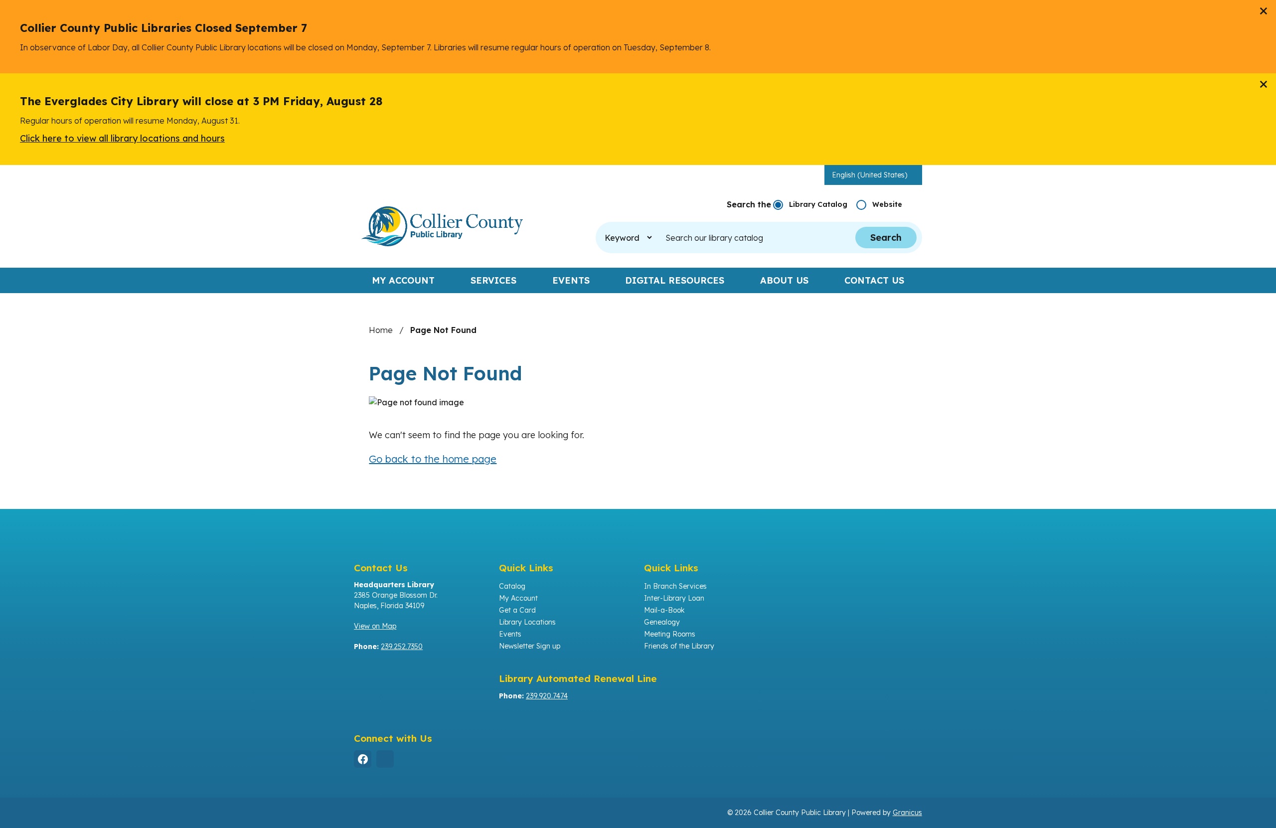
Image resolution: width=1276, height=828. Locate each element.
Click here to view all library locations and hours (122, 138)
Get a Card (517, 610)
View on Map (375, 626)
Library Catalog (818, 204)
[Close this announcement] (1264, 11)
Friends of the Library (679, 646)
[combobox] (873, 175)
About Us (784, 280)
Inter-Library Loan (674, 598)
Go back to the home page (432, 459)
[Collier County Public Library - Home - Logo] (442, 226)
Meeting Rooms (669, 634)
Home (381, 330)
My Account (518, 598)
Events (571, 280)
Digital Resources (674, 280)
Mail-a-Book (664, 610)
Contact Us (874, 280)
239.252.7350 (402, 646)
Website (887, 204)
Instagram (385, 759)
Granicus (907, 812)
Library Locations (527, 622)
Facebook (362, 759)
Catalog (512, 586)
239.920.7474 (547, 695)
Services (493, 280)
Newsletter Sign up (529, 646)
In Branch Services (675, 586)
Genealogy (662, 622)
